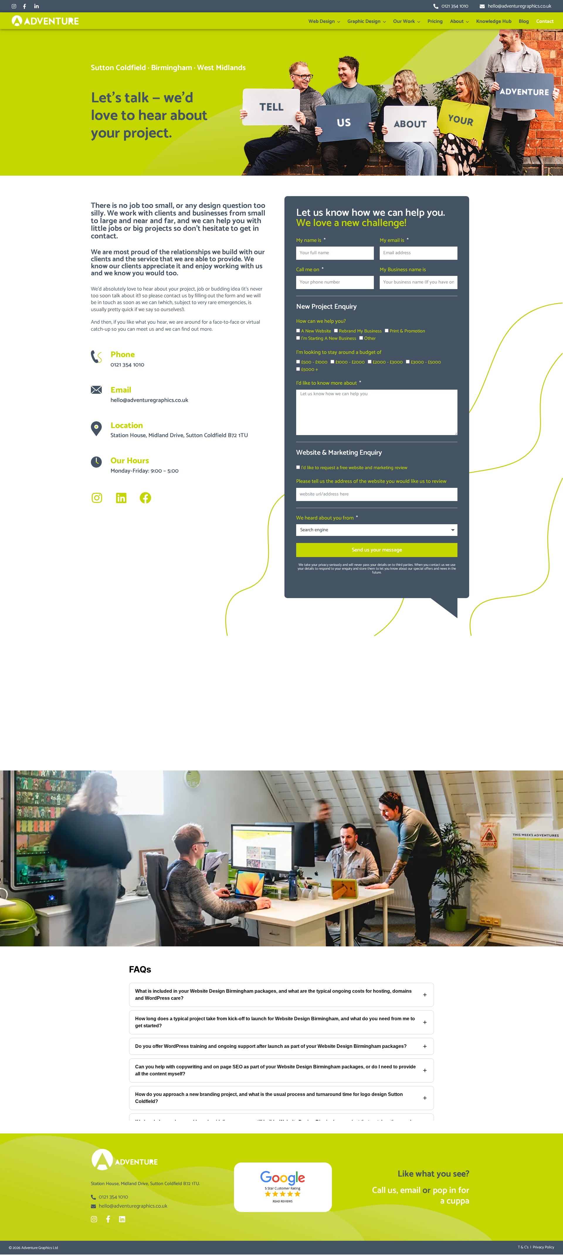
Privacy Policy (543, 1247)
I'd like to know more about (327, 384)
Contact (545, 21)
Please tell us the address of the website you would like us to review (371, 482)
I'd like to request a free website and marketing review (354, 468)
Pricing (435, 21)
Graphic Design (364, 21)
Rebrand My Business (360, 331)
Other (370, 338)
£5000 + (309, 370)
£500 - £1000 (314, 362)
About (457, 21)
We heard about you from (325, 518)
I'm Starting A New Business (328, 338)
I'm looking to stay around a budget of (338, 353)
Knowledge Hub (493, 21)
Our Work (404, 21)
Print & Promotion (407, 331)
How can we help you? (321, 322)
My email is (393, 241)
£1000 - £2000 (350, 362)
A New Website (316, 331)
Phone (123, 354)
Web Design (321, 21)
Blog (524, 21)
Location (127, 425)
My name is (309, 241)
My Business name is (403, 270)
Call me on (308, 270)
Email (121, 390)
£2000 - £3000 (388, 362)
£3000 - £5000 (426, 362)
